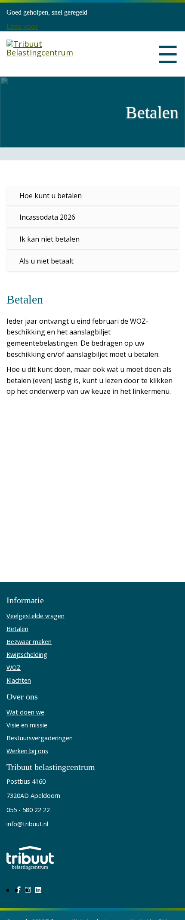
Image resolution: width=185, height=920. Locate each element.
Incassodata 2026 (47, 217)
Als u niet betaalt (46, 261)
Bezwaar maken (29, 642)
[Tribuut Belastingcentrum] (46, 54)
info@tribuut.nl (27, 824)
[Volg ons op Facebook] (18, 890)
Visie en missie (26, 725)
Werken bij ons (27, 751)
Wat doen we (25, 712)
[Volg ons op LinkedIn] (38, 890)
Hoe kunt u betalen (50, 195)
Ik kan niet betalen (49, 239)
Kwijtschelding (26, 654)
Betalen (17, 629)
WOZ (13, 667)
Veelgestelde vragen (35, 616)
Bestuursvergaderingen (39, 738)
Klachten (18, 680)
